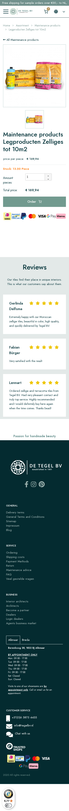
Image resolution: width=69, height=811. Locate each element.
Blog (9, 530)
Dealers (11, 615)
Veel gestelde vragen (20, 579)
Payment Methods (17, 561)
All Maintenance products (22, 40)
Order (32, 201)
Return (10, 566)
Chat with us (22, 733)
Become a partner (17, 610)
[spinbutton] (36, 177)
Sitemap (11, 521)
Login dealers (14, 619)
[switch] (8, 805)
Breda (26, 640)
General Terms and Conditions (25, 517)
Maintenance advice (18, 570)
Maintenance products (47, 25)
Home (6, 25)
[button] (48, 175)
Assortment (22, 25)
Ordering (11, 552)
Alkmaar (13, 640)
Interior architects (17, 601)
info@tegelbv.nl (23, 725)
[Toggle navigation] (6, 11)
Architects (12, 606)
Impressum (12, 526)
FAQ (9, 574)
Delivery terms (15, 512)
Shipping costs (15, 557)
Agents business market (21, 623)
